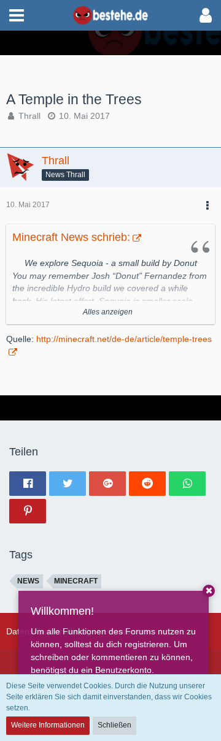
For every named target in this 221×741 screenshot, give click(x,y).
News (28, 581)
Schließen (114, 725)
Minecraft (76, 581)
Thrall (29, 116)
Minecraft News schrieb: (71, 237)
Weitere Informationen (48, 725)
